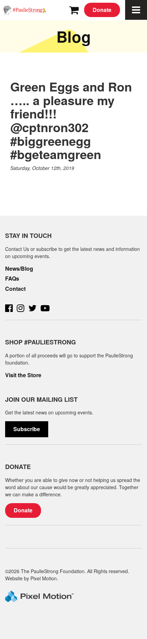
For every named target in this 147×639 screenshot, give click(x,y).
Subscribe (26, 429)
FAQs (12, 278)
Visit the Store (23, 375)
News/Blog (19, 268)
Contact (15, 289)
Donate (102, 10)
